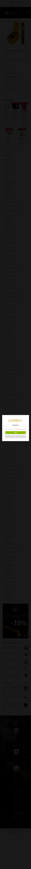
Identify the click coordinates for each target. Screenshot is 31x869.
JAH (16, 432)
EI (15, 436)
